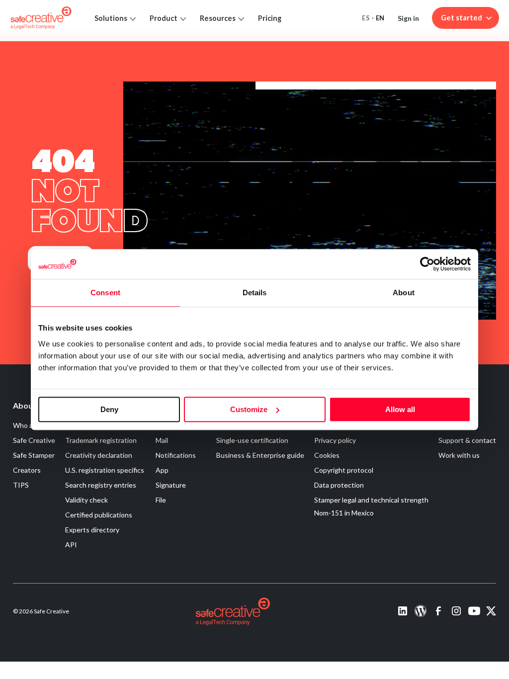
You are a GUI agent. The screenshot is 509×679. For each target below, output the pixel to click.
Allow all (400, 409)
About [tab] (404, 292)
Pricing (269, 18)
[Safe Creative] (41, 17)
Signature (171, 485)
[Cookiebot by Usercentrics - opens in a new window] (427, 263)
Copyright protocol (343, 470)
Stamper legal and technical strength (371, 500)
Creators (27, 470)
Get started (461, 17)
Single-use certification (252, 440)
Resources (218, 18)
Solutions (110, 18)
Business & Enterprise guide (260, 455)
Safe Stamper (34, 455)
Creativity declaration (98, 455)
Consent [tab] (105, 292)
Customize (248, 409)
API (71, 544)
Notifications (176, 455)
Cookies (326, 455)
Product (163, 18)
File (161, 500)
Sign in (408, 18)
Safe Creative (34, 440)
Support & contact (467, 440)
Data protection (339, 485)
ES (366, 18)
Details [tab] (255, 292)
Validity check (86, 500)
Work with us (459, 455)
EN (380, 18)
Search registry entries (100, 485)
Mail (162, 440)
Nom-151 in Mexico (344, 513)
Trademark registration (101, 440)
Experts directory (92, 529)
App (162, 470)
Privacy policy (335, 440)
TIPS (21, 485)
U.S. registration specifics (104, 470)
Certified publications (98, 514)
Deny (109, 409)
